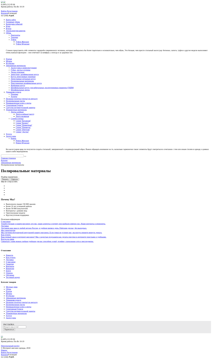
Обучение (10, 275)
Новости (9, 255)
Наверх (4, 350)
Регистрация (12, 11)
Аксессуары (11, 318)
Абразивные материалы (16, 298)
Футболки (10, 296)
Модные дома (11, 287)
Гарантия (10, 264)
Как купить (10, 257)
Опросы (9, 273)
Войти (4, 11)
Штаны (9, 294)
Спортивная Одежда (14, 309)
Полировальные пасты (15, 305)
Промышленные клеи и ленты (18, 307)
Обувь (8, 289)
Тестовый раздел (13, 277)
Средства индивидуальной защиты (20, 311)
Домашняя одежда (13, 300)
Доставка (10, 260)
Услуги (9, 316)
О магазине (10, 262)
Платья (9, 291)
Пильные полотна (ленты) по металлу (22, 302)
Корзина (4, 13)
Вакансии (10, 268)
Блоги (8, 271)
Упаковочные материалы (16, 313)
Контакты (10, 266)
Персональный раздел (10, 346)
